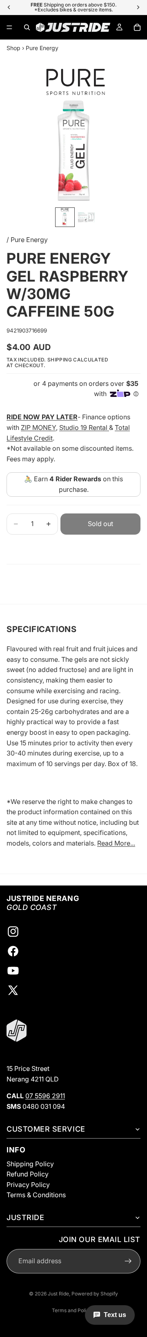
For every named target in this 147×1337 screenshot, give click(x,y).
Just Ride (58, 1294)
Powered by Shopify (94, 1294)
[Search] (27, 27)
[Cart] (137, 27)
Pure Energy (42, 47)
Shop (13, 47)
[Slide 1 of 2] (65, 217)
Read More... (116, 843)
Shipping (59, 360)
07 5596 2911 (45, 1096)
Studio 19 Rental (84, 427)
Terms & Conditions (36, 1195)
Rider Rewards (78, 479)
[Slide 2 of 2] (86, 217)
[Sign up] (128, 1260)
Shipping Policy (30, 1163)
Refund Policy (28, 1174)
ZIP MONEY (38, 427)
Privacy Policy (28, 1184)
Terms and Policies (74, 1310)
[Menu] (9, 27)
